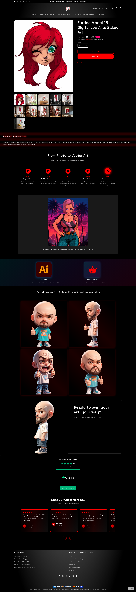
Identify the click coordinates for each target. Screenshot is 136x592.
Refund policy (65, 589)
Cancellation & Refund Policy (23, 562)
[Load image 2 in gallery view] (31, 99)
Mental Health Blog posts (22, 559)
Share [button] (81, 62)
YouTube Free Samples (75, 567)
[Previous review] (65, 538)
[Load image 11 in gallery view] (20, 123)
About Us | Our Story (20, 556)
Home (70, 556)
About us (71, 570)
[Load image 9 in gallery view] (55, 111)
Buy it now (95, 56)
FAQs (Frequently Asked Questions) (25, 567)
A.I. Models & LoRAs (74, 562)
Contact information (76, 589)
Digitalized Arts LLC (37, 589)
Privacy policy (57, 589)
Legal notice (104, 589)
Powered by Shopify (47, 589)
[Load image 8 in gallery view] (43, 111)
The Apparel (72, 564)
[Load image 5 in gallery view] (67, 99)
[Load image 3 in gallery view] (43, 99)
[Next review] (71, 538)
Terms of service (95, 589)
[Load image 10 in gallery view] (67, 111)
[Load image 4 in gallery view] (55, 99)
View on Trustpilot (68, 488)
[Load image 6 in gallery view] (20, 111)
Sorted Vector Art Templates (77, 559)
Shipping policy (86, 589)
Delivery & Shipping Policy (22, 564)
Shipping (88, 39)
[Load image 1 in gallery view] (20, 99)
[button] (47, 14)
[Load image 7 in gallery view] (31, 111)
